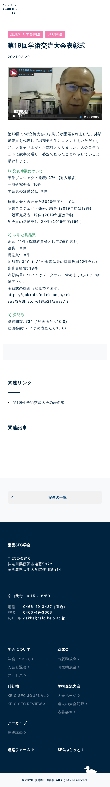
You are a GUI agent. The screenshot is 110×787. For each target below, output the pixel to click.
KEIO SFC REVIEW (25, 704)
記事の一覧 (58, 497)
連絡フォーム (19, 749)
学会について (19, 659)
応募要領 (65, 712)
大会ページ (67, 695)
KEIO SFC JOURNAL (27, 695)
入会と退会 (17, 667)
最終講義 (15, 732)
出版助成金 (67, 659)
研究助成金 (67, 667)
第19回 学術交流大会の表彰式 (39, 402)
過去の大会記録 (71, 704)
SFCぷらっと (69, 749)
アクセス (15, 675)
